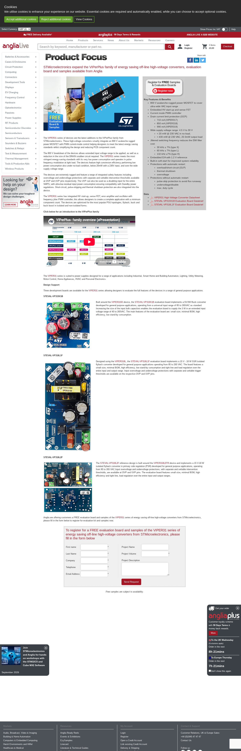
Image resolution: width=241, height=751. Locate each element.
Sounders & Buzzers (15, 143)
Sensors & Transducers (17, 138)
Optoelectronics (13, 107)
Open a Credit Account (131, 740)
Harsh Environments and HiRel (17, 744)
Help (233, 29)
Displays (9, 87)
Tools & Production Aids (17, 163)
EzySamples (66, 740)
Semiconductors (13, 133)
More (213, 633)
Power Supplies (13, 117)
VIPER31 (52, 138)
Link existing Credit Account (133, 744)
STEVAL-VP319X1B (144, 302)
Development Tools (15, 82)
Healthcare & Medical (13, 748)
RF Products (11, 123)
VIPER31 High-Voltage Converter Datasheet (177, 197)
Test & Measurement (16, 153)
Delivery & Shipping (129, 748)
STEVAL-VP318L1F (140, 361)
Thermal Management (16, 158)
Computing (10, 72)
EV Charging (11, 92)
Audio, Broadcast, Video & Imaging (20, 733)
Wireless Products (14, 168)
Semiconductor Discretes (18, 128)
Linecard (64, 744)
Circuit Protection (14, 67)
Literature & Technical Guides (74, 748)
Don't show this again (221, 671)
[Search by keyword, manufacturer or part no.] (105, 47)
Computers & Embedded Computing (20, 740)
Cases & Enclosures (15, 61)
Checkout (227, 46)
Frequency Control (14, 97)
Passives (9, 112)
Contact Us (186, 740)
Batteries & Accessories (17, 56)
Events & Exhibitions (70, 736)
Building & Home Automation (16, 736)
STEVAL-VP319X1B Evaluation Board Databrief (178, 201)
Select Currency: (10, 29)
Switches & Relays (14, 148)
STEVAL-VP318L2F (109, 463)
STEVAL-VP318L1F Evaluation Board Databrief (178, 204)
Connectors (11, 77)
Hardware (10, 102)
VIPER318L (120, 361)
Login (187, 45)
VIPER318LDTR (161, 463)
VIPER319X (117, 302)
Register (188, 48)
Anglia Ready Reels (69, 733)
